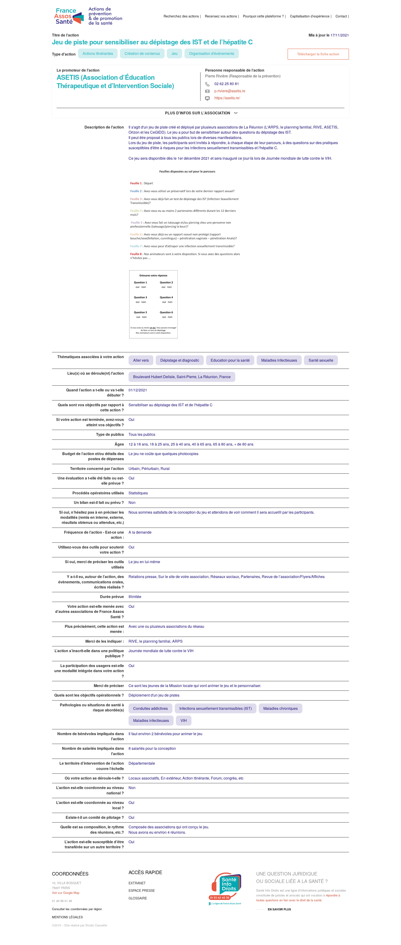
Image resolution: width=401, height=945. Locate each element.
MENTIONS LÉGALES (67, 917)
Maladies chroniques (280, 708)
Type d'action (64, 54)
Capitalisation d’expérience (310, 16)
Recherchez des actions (181, 16)
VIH (184, 720)
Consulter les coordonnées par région (77, 909)
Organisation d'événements (211, 53)
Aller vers (141, 360)
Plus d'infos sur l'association (197, 113)
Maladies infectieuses (279, 360)
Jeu (174, 53)
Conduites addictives (150, 708)
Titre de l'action (65, 35)
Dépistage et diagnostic (179, 360)
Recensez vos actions (221, 16)
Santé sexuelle (321, 360)
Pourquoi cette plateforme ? (263, 16)
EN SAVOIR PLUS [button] (279, 909)
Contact (341, 16)
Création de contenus (142, 53)
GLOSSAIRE (138, 898)
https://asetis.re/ (227, 97)
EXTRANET (137, 883)
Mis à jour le (319, 35)
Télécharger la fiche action (318, 54)
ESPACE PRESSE (142, 890)
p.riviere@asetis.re (229, 90)
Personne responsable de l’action (234, 70)
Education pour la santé (230, 360)
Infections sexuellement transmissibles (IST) (215, 708)
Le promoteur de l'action (78, 70)
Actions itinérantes (98, 53)
